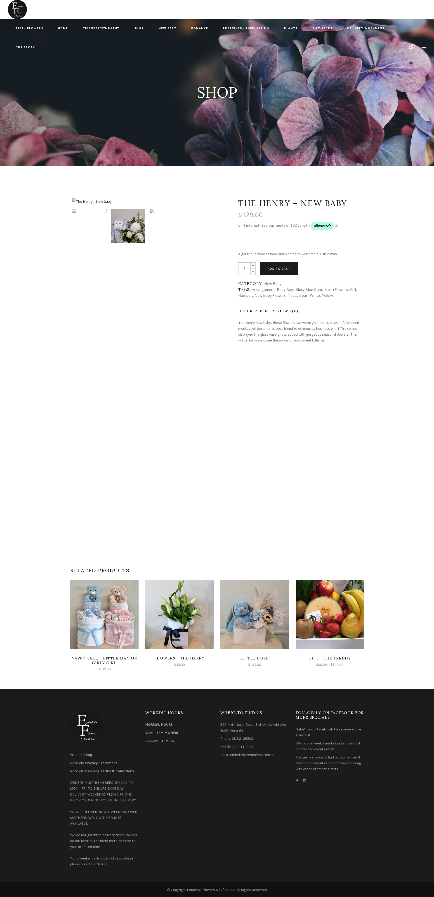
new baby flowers (270, 295)
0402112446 (242, 746)
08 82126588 (242, 738)
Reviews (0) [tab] (284, 310)
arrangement (263, 289)
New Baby (272, 283)
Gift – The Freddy (330, 658)
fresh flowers (336, 289)
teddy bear (297, 295)
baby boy (285, 289)
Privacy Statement (101, 762)
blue (299, 289)
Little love (254, 658)
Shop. (88, 754)
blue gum (313, 289)
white (315, 295)
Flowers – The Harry (179, 658)
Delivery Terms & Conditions (109, 771)
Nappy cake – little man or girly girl (104, 660)
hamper (245, 295)
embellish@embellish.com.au (252, 754)
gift (353, 289)
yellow (327, 295)
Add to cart (279, 269)
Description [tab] (253, 310)
